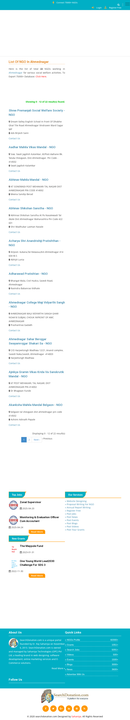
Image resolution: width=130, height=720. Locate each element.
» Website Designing (76, 501)
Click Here (41, 76)
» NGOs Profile (91, 640)
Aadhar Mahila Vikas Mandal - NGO (32, 147)
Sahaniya (76, 716)
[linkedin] (69, 708)
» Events (91, 659)
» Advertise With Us (74, 674)
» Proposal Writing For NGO (79, 504)
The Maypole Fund (31, 546)
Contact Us (14, 138)
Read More (37, 531)
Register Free (115, 7)
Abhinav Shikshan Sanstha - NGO (31, 208)
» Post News (71, 516)
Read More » (58, 668)
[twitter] (53, 708)
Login (99, 7)
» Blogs (91, 664)
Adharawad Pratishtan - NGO (28, 274)
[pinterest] (77, 708)
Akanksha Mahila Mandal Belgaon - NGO (35, 405)
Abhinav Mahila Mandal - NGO (28, 180)
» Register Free (73, 510)
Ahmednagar (16, 72)
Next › (37, 439)
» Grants (91, 644)
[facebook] (45, 708)
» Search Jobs (91, 649)
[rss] (84, 708)
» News (91, 669)
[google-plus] (61, 708)
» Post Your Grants (74, 529)
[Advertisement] (39, 34)
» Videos (91, 654)
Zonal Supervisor (30, 502)
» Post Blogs (71, 523)
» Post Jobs (70, 513)
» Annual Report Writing (78, 507)
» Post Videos (72, 526)
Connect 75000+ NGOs (67, 2)
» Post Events (72, 520)
